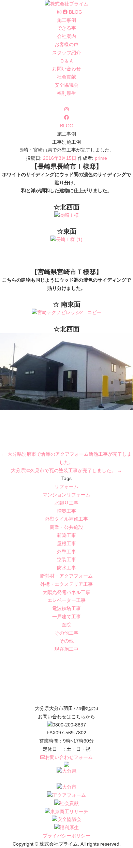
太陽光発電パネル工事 (66, 592)
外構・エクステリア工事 (66, 584)
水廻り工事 (66, 503)
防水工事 (66, 567)
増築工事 (66, 511)
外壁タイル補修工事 (66, 519)
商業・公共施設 (66, 527)
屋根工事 (66, 543)
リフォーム (66, 486)
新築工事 (66, 535)
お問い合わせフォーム (69, 757)
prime (101, 158)
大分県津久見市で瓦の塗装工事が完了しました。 (66, 470)
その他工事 (66, 633)
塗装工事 (66, 559)
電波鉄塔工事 (66, 608)
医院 (66, 624)
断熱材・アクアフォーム (66, 576)
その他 (66, 641)
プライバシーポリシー (66, 835)
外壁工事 (66, 551)
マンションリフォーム (66, 494)
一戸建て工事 (66, 616)
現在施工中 (66, 649)
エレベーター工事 (66, 600)
